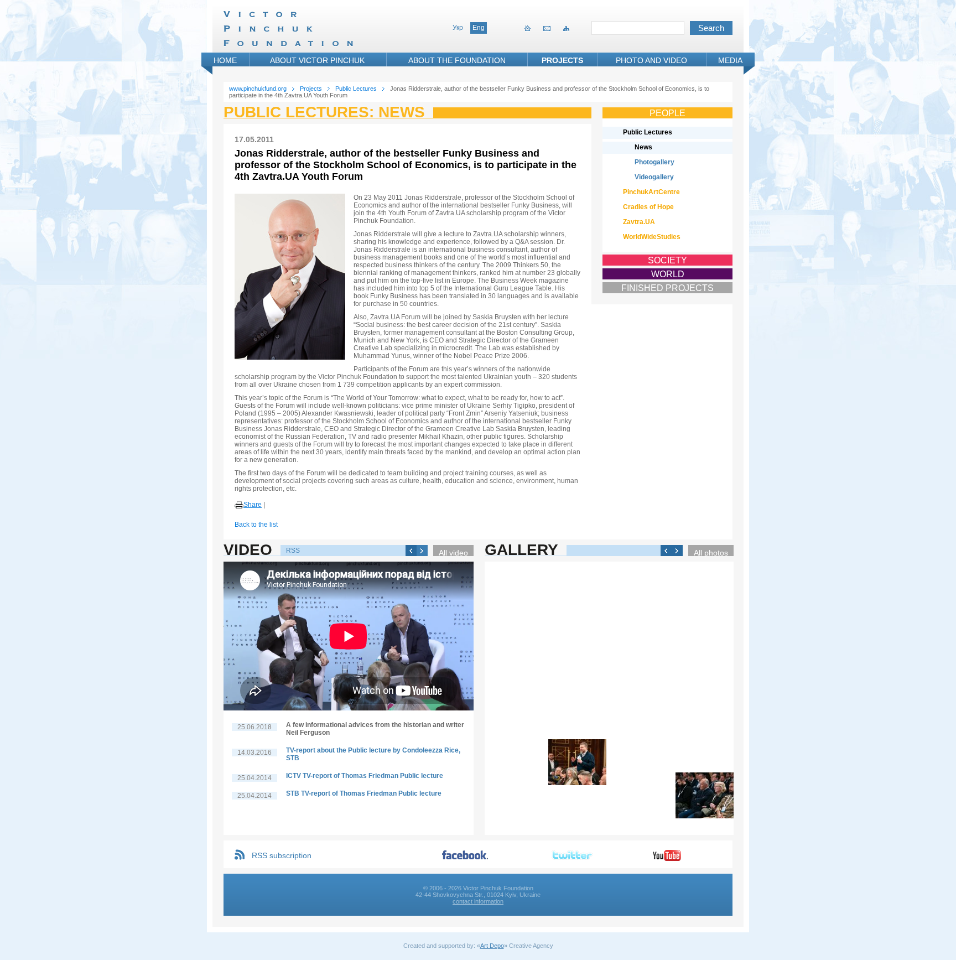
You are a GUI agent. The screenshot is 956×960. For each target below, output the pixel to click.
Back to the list (256, 524)
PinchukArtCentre (651, 192)
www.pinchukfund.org (258, 88)
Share (252, 504)
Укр (458, 28)
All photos (711, 552)
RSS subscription (281, 855)
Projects (562, 60)
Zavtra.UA (639, 222)
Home (225, 60)
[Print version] (239, 505)
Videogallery (654, 177)
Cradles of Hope (648, 207)
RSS (293, 550)
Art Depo (492, 945)
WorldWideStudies (651, 237)
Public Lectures (356, 88)
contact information (478, 901)
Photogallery (654, 162)
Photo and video (651, 60)
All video (453, 552)
